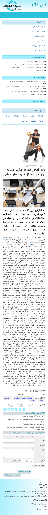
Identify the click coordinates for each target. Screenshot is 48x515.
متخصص (34, 269)
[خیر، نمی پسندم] (11, 405)
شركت (24, 116)
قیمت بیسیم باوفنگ (37, 45)
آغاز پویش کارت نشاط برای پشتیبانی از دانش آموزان (28, 67)
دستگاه (26, 366)
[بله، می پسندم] (21, 405)
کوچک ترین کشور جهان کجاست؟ (34, 61)
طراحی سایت (40, 36)
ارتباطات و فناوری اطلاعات (23, 398)
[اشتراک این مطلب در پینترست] (24, 409)
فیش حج (41, 41)
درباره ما (44, 506)
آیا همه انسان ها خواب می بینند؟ (33, 424)
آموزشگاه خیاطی (39, 26)
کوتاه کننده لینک (39, 50)
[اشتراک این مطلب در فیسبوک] (16, 409)
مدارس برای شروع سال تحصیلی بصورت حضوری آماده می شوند (26, 82)
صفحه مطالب (23, 471)
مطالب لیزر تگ (41, 509)
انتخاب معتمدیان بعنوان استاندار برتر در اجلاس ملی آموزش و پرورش (25, 420)
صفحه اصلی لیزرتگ (11, 475)
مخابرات (6, 239)
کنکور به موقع (40, 70)
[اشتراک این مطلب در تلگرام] (20, 409)
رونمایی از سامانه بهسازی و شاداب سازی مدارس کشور (28, 91)
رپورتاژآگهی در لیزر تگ (39, 504)
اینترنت (33, 121)
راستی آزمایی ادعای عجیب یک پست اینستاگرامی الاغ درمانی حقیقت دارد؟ (25, 87)
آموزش (7, 116)
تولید (32, 116)
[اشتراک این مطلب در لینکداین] (8, 409)
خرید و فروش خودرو (37, 31)
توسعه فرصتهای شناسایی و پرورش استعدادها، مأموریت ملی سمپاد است (25, 428)
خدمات (16, 116)
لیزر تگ (39, 5)
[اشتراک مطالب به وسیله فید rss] (4, 409)
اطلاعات (40, 116)
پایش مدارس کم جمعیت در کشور (34, 94)
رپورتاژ (41, 121)
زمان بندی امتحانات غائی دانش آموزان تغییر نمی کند (28, 64)
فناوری (24, 121)
